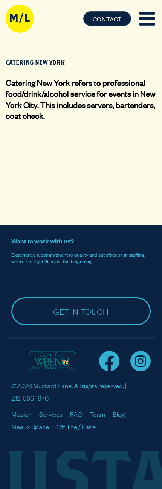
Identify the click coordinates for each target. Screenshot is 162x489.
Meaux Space (30, 426)
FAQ (76, 414)
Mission (21, 414)
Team (97, 414)
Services (51, 414)
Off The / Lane (76, 426)
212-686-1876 (30, 397)
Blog (119, 414)
